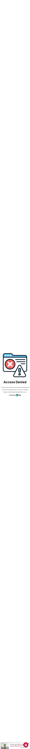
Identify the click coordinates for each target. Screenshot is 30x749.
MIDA (19, 395)
